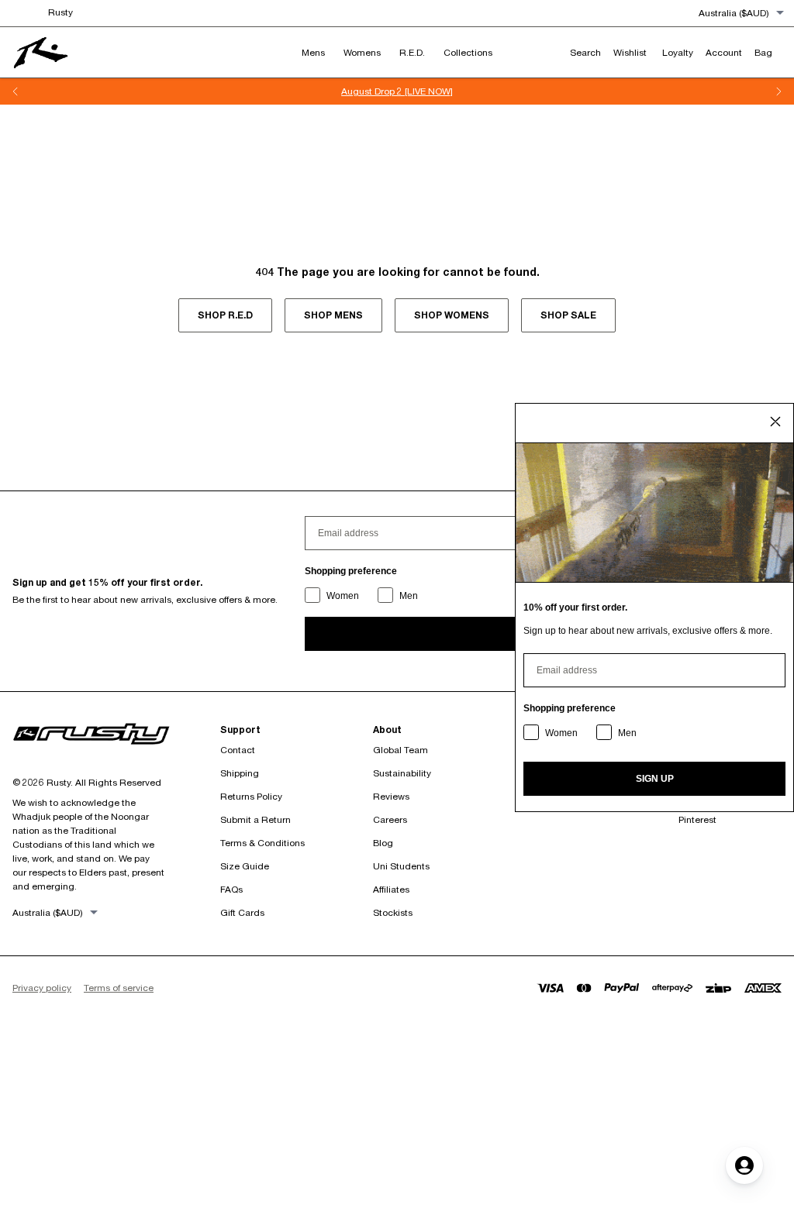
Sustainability (402, 773)
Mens (313, 52)
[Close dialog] (775, 421)
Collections (468, 52)
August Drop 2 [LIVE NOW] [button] (397, 91)
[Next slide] (778, 91)
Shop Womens (451, 315)
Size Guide (244, 866)
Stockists (393, 912)
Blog (383, 842)
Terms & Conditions (262, 842)
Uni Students (401, 866)
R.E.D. (412, 52)
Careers (390, 819)
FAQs (231, 889)
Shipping (239, 773)
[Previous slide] (15, 91)
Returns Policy (251, 796)
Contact (237, 750)
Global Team (400, 750)
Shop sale (568, 315)
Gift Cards (242, 912)
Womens (362, 52)
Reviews (391, 796)
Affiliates (391, 889)
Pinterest (697, 819)
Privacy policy (41, 987)
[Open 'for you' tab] (744, 1165)
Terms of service (119, 987)
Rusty (60, 12)
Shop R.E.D (225, 315)
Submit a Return (255, 819)
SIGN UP (655, 778)
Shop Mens (333, 315)
